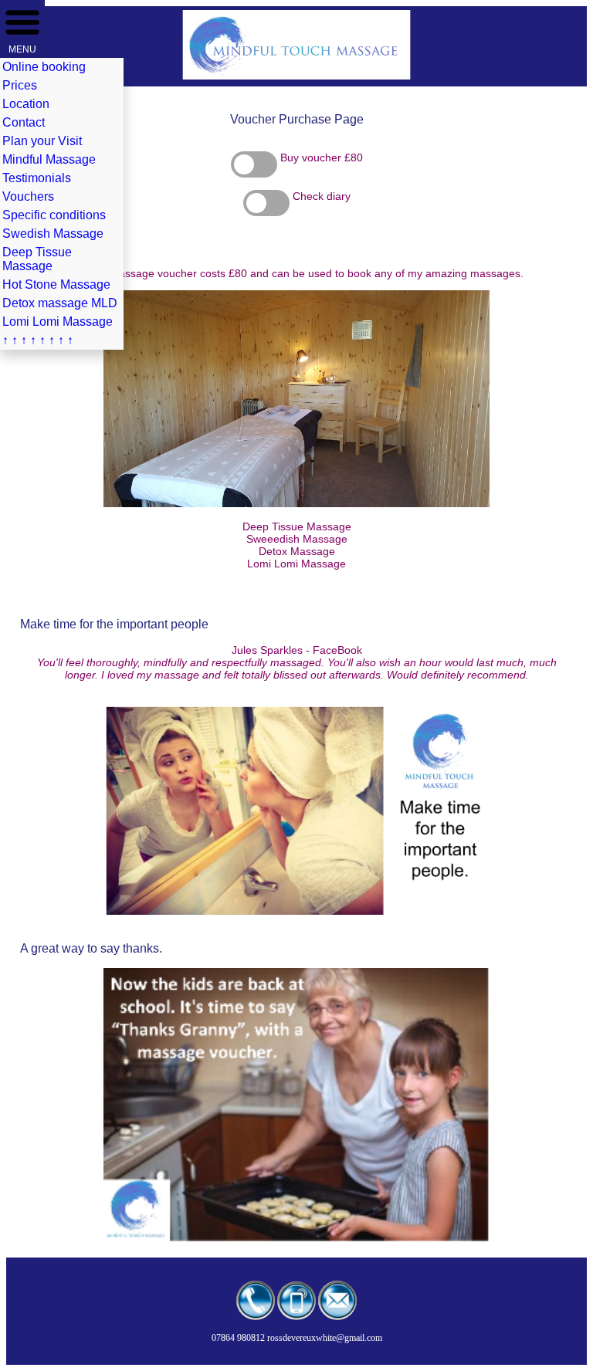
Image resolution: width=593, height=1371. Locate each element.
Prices (19, 85)
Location (25, 103)
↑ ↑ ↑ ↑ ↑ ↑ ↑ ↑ (37, 340)
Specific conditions (54, 215)
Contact (23, 122)
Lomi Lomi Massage (57, 321)
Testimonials (36, 177)
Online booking (44, 66)
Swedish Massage (52, 233)
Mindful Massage (49, 159)
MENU (22, 49)
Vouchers (28, 196)
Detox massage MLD (59, 303)
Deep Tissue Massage (37, 259)
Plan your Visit (42, 140)
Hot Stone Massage (56, 284)
